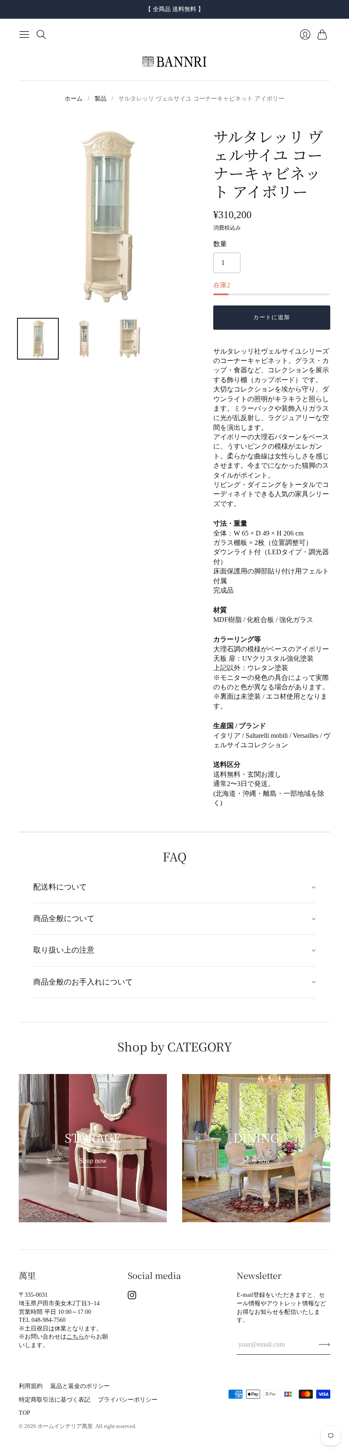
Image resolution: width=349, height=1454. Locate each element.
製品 (100, 98)
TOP (24, 1413)
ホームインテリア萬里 (65, 1426)
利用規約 (31, 1386)
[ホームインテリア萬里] (174, 61)
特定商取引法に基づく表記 (54, 1399)
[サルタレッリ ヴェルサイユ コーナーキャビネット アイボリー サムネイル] (38, 339)
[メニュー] (24, 34)
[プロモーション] (93, 1148)
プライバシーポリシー (127, 1399)
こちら (75, 1336)
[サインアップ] (324, 1344)
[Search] (41, 34)
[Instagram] (132, 1297)
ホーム (74, 98)
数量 (220, 244)
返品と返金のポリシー (80, 1386)
